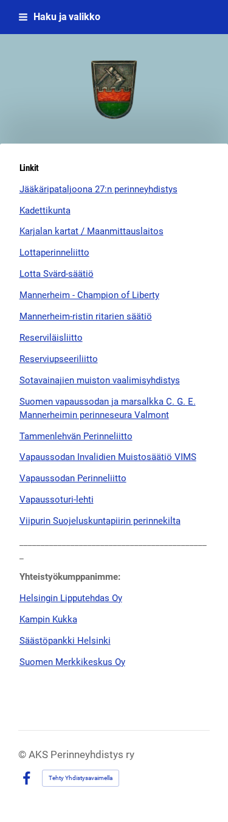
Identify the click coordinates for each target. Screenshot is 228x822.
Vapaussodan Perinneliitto (72, 478)
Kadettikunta (45, 210)
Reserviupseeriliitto (58, 359)
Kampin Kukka (48, 619)
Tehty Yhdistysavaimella (80, 778)
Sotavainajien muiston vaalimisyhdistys (99, 380)
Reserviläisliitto (51, 337)
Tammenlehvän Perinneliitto (76, 436)
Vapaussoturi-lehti (56, 499)
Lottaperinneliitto (54, 252)
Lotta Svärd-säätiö (56, 273)
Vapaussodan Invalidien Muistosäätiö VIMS (107, 456)
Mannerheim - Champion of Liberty (89, 295)
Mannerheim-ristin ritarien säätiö (85, 316)
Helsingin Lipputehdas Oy (70, 598)
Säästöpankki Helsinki (65, 640)
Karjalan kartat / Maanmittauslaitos (91, 231)
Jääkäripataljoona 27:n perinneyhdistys (98, 189)
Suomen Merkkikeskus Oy (72, 662)
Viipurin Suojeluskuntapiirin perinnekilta (100, 520)
